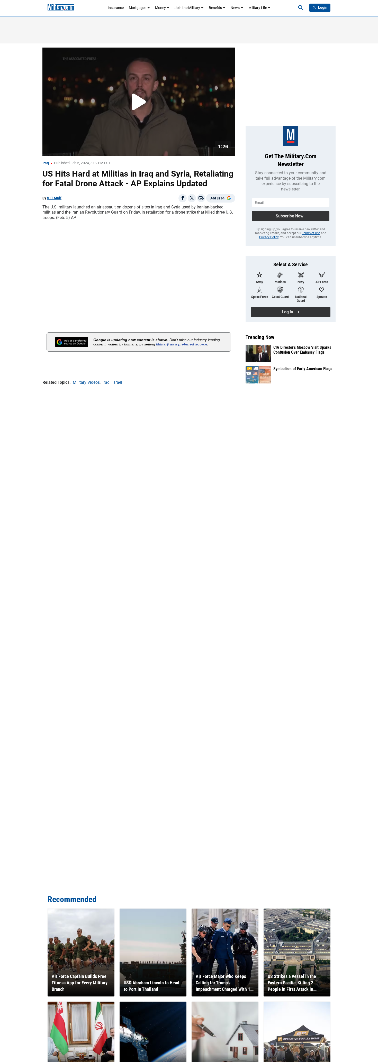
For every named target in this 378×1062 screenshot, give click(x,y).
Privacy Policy (268, 237)
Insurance (116, 8)
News (235, 8)
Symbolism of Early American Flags (302, 368)
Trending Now (260, 337)
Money (160, 8)
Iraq (45, 163)
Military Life (257, 8)
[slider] (78, 148)
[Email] (201, 198)
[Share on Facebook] (182, 198)
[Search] (300, 8)
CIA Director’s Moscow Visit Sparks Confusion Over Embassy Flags (302, 350)
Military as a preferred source (181, 344)
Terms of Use (311, 233)
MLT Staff (54, 198)
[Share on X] (192, 198)
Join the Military (187, 8)
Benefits (215, 8)
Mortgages (137, 8)
